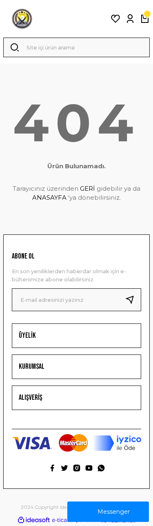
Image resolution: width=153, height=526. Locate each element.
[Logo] (22, 19)
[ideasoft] (34, 520)
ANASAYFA (49, 197)
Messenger (114, 511)
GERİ (87, 188)
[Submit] (133, 299)
